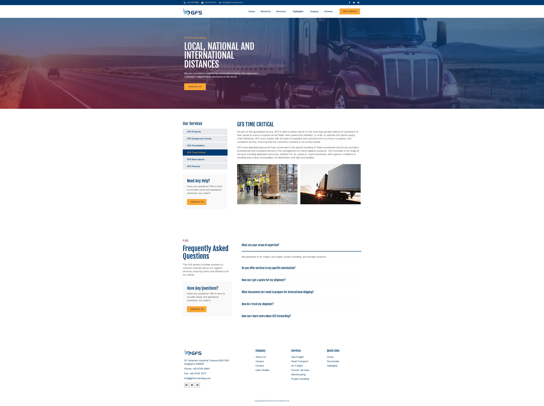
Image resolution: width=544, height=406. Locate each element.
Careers (328, 11)
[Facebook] (186, 385)
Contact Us (197, 202)
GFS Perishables (196, 145)
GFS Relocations (196, 159)
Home (252, 11)
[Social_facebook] (349, 2)
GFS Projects (194, 131)
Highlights (298, 11)
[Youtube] (354, 2)
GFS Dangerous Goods (199, 138)
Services (281, 11)
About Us (266, 11)
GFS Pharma (193, 166)
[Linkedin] (358, 2)
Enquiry (314, 11)
